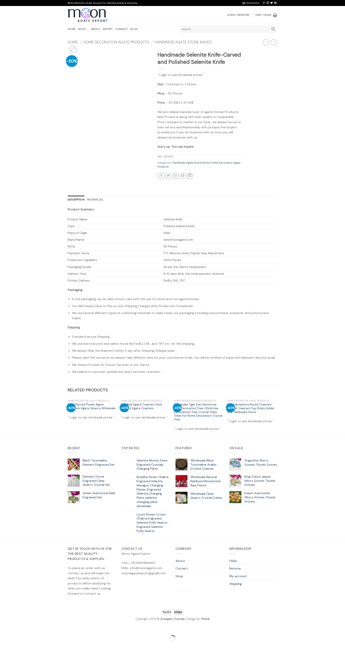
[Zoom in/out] (16, 628)
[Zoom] (73, 49)
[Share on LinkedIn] (190, 176)
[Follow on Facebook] (264, 3)
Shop (81, 29)
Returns (235, 568)
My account (238, 576)
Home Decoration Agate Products (116, 42)
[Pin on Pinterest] (182, 176)
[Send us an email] (275, 3)
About (95, 29)
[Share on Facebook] (161, 176)
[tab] (76, 200)
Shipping (235, 584)
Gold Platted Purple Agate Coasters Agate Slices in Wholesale (92, 406)
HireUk (205, 619)
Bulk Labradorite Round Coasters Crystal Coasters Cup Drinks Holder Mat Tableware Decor (251, 408)
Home (71, 29)
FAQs (233, 561)
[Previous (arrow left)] (4, 645)
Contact (121, 29)
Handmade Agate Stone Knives (183, 42)
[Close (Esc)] (4, 628)
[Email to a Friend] (175, 176)
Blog (134, 29)
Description (76, 199)
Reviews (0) (95, 199)
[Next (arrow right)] (16, 645)
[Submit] (273, 29)
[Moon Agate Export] (88, 15)
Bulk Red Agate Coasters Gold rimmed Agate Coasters (141, 406)
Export (108, 29)
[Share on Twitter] (168, 176)
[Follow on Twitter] (271, 3)
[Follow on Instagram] (268, 3)
